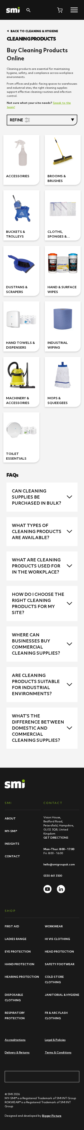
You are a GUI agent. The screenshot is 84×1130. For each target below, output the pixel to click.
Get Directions (55, 838)
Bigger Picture (51, 1116)
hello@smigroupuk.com (59, 864)
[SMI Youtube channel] (47, 889)
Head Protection (59, 951)
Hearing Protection (22, 976)
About (10, 818)
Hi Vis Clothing (57, 939)
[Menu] (74, 10)
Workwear (54, 926)
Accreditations (15, 1040)
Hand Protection (19, 964)
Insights (12, 843)
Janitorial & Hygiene (62, 994)
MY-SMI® (11, 831)
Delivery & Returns (17, 1052)
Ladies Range (15, 939)
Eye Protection (18, 951)
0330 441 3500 (52, 876)
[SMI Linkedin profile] (61, 889)
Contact (12, 856)
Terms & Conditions (58, 1052)
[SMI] (13, 9)
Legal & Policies (55, 1040)
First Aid (12, 926)
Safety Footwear (59, 964)
